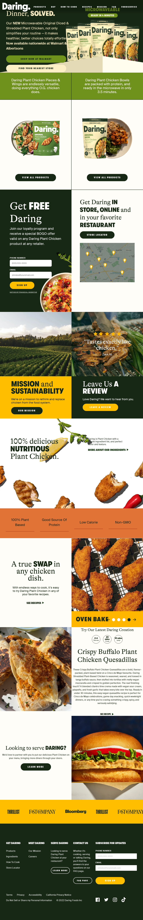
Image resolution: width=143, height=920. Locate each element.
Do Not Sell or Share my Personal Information (29, 900)
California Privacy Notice (58, 894)
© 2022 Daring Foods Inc (69, 900)
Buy (53, 7)
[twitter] (106, 899)
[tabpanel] (107, 582)
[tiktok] (123, 899)
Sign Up (22, 285)
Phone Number (17, 258)
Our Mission (27, 410)
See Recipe (105, 714)
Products (40, 7)
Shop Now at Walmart (36, 59)
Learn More (36, 767)
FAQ (114, 7)
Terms (9, 894)
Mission (102, 7)
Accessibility (35, 894)
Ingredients (12, 856)
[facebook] (98, 900)
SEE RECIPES (34, 603)
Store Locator (97, 235)
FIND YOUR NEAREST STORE (36, 68)
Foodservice (129, 7)
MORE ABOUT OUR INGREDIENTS (107, 450)
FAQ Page (82, 880)
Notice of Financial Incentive (23, 292)
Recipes (87, 7)
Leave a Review (100, 407)
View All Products (35, 177)
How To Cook (69, 7)
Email (13, 270)
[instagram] (115, 900)
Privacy (20, 894)
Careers (32, 856)
